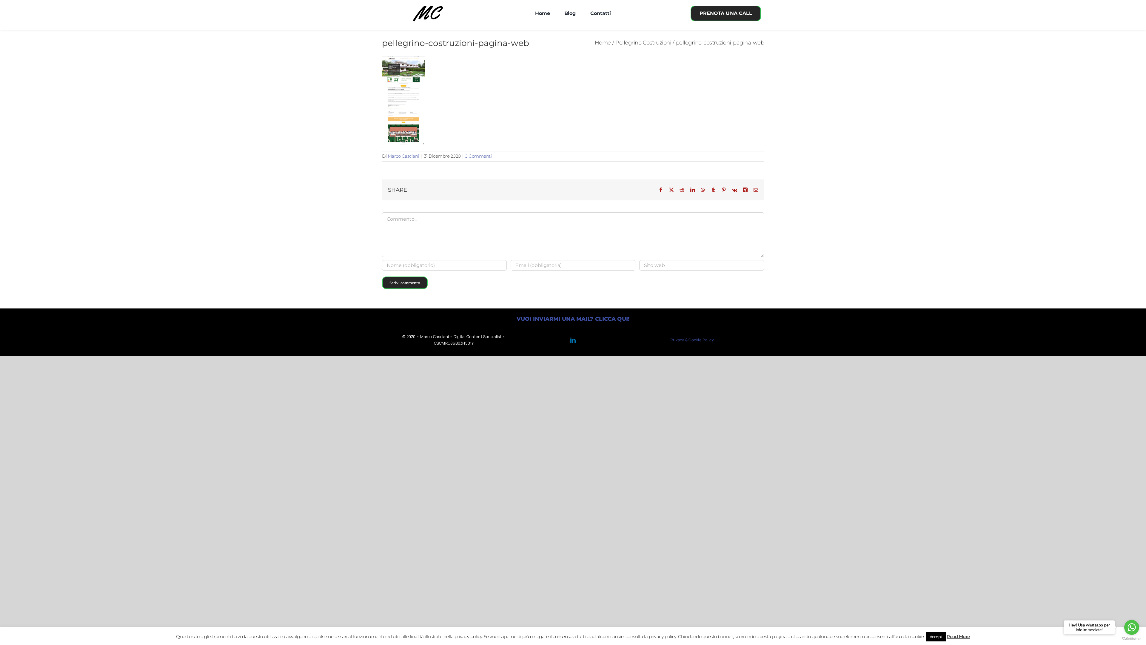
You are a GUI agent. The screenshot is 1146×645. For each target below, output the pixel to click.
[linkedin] (573, 340)
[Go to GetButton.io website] (1131, 639)
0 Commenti (478, 156)
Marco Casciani (403, 156)
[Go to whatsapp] (1131, 627)
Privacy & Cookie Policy (692, 340)
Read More (958, 636)
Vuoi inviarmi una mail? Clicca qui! (573, 319)
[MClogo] (428, 5)
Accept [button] (936, 636)
